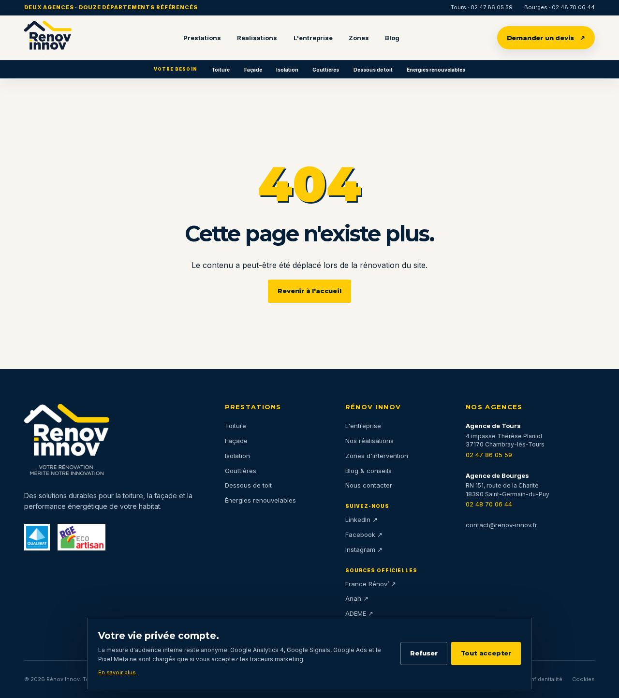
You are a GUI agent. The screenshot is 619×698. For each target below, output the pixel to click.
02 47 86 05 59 (489, 455)
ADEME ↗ (359, 613)
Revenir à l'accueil (309, 291)
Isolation (287, 70)
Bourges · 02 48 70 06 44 (559, 7)
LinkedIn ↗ (361, 519)
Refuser (424, 653)
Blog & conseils (368, 471)
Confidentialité (542, 679)
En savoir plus (117, 672)
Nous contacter (368, 485)
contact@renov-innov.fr (501, 525)
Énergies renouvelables (436, 70)
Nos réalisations (369, 441)
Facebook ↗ (364, 534)
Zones (359, 38)
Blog (392, 38)
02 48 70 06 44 (489, 504)
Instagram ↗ (364, 549)
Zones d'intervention (376, 456)
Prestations (202, 38)
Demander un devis (546, 38)
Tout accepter (486, 653)
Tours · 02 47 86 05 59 (482, 7)
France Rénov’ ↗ (370, 584)
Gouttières (325, 70)
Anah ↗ (356, 598)
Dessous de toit (373, 70)
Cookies (583, 679)
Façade (253, 70)
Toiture (220, 70)
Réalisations (257, 38)
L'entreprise (313, 38)
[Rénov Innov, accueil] (48, 38)
